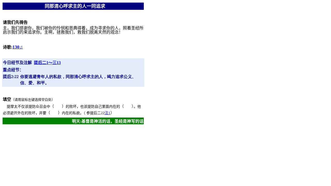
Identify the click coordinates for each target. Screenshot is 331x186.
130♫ (17, 47)
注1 (107, 113)
